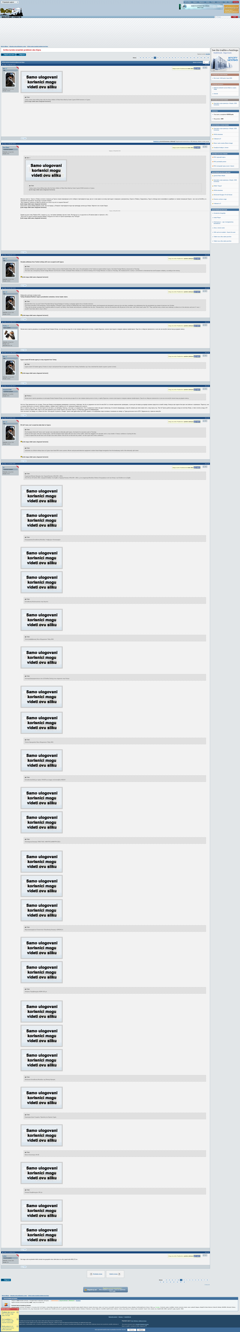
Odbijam (141, 1330)
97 (178, 57)
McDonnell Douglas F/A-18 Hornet (223, 194)
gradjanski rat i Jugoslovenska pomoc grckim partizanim (8, 1328)
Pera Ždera (6, 147)
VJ (3, 467)
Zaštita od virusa (142, 1320)
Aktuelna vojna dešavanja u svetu (17, 46)
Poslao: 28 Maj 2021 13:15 (9, 254)
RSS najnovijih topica (219, 157)
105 (204, 57)
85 (143, 57)
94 (169, 57)
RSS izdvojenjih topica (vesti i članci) (224, 166)
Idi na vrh (208, 1284)
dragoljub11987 (7, 389)
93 (166, 57)
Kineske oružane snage (220, 199)
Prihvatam (131, 1330)
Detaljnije (78, 1300)
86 (146, 57)
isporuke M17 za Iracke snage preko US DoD (8, 1314)
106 (208, 57)
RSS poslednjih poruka (220, 161)
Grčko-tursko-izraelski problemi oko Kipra (37, 46)
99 (184, 57)
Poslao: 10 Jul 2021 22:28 (9, 463)
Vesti (132, 1320)
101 (191, 57)
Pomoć (230, 2)
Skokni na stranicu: (197, 62)
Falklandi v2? (217, 138)
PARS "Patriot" (218, 186)
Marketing (235, 2)
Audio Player (217, 217)
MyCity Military (188, 2)
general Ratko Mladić (219, 175)
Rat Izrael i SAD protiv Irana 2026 (223, 78)
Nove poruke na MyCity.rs (219, 209)
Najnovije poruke (113, 1316)
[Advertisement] (120, 33)
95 (172, 57)
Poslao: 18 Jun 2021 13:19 (10, 322)
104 (201, 57)
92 (163, 57)
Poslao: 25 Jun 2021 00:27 (10, 385)
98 (181, 57)
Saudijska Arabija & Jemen (221, 147)
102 (194, 57)
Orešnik (216, 93)
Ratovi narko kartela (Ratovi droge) (223, 143)
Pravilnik (213, 2)
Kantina (207, 2)
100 (187, 57)
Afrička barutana (218, 134)
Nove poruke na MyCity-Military (221, 172)
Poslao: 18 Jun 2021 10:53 (10, 288)
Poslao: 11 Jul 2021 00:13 (9, 1252)
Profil (24, 138)
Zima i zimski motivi (219, 228)
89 (155, 57)
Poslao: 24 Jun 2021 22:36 (10, 352)
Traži (226, 2)
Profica (5, 326)
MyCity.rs (136, 1320)
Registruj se (201, 2)
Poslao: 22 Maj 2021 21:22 (9, 64)
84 (140, 57)
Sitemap (121, 1316)
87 (149, 57)
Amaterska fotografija (219, 213)
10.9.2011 (208, 54)
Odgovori (22, 54)
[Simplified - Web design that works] (146, 1325)
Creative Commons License (142, 1324)
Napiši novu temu (9, 54)
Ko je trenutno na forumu (10, 1298)
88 (152, 57)
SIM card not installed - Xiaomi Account (224, 232)
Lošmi (4, 1256)
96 (175, 57)
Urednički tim (127, 1316)
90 (157, 57)
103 (197, 57)
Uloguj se (195, 2)
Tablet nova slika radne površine (222, 236)
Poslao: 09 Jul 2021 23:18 (9, 417)
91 (160, 57)
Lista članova (220, 2)
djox (4, 68)
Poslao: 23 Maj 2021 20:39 (9, 143)
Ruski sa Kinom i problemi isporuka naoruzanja (8, 1321)
